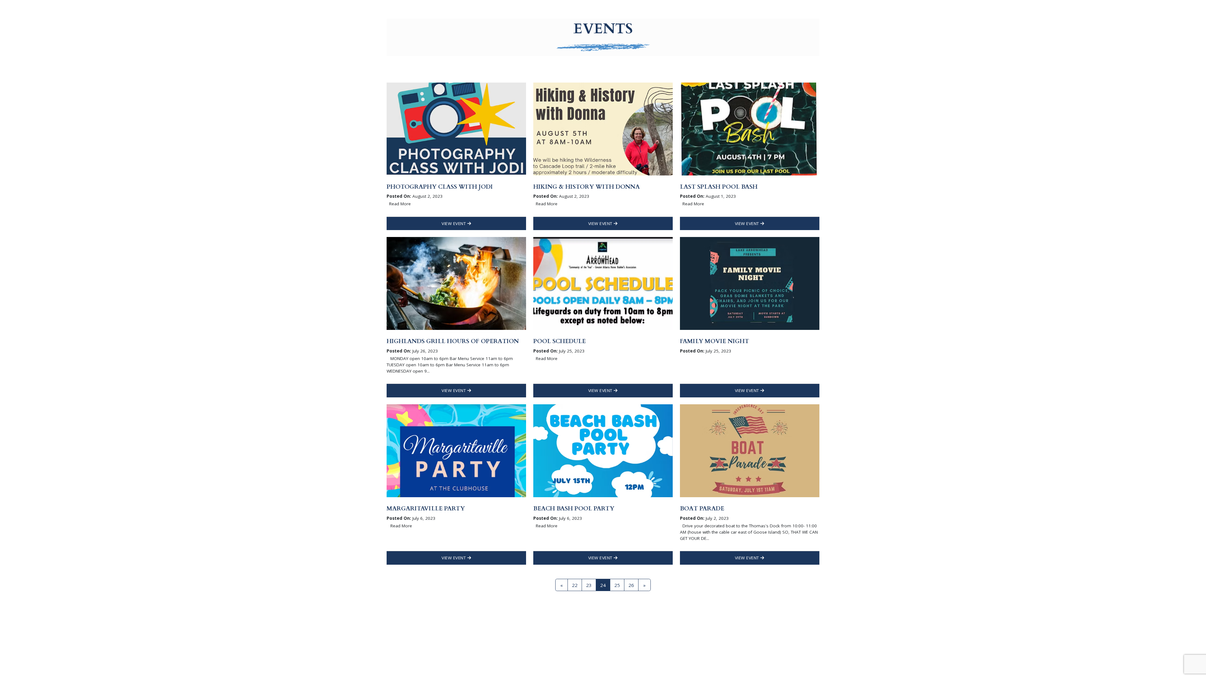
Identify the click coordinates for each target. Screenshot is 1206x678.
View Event (454, 223)
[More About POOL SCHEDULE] (603, 283)
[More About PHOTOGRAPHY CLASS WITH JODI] (456, 128)
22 (575, 585)
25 (617, 585)
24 (603, 585)
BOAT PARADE (702, 508)
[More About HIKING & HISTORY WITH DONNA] (603, 128)
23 (589, 585)
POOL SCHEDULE (559, 341)
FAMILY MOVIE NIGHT (714, 341)
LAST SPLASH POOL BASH (719, 187)
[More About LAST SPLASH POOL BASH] (749, 128)
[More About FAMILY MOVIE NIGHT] (749, 283)
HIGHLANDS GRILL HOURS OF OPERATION (453, 341)
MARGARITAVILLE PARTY (426, 508)
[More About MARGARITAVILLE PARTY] (456, 450)
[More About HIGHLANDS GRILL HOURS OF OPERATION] (456, 283)
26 (631, 585)
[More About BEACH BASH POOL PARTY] (603, 450)
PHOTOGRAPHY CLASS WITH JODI (440, 187)
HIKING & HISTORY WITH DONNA (586, 187)
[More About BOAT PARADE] (749, 450)
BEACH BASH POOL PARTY (573, 508)
